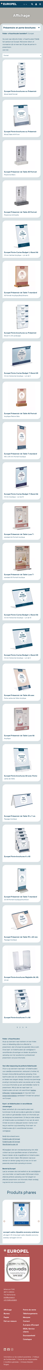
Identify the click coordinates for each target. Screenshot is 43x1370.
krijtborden (6, 1093)
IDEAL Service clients (28, 1330)
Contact (26, 1321)
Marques (26, 1317)
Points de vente (29, 1310)
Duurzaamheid (29, 1335)
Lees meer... (5, 50)
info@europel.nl (9, 1297)
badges (33, 1090)
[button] (4, 1221)
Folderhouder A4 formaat (11, 1139)
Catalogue (27, 1339)
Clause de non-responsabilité (27, 1359)
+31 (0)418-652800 (10, 1300)
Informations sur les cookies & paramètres (17, 1357)
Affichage (8, 1310)
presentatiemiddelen (9, 1096)
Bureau (7, 1313)
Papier (6, 1317)
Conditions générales (12, 1362)
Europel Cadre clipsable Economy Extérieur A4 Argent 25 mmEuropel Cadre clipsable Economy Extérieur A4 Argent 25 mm (21, 1235)
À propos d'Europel (31, 1325)
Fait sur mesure (10, 1321)
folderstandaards (16, 1093)
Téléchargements (30, 1313)
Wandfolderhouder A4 (10, 1144)
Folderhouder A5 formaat (11, 1142)
